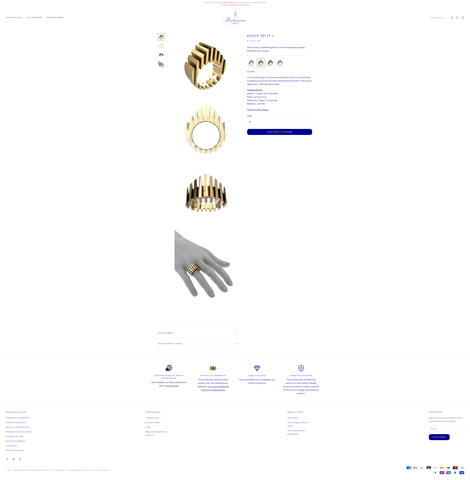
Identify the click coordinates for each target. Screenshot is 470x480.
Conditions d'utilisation (16, 422)
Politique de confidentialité (17, 418)
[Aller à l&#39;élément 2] (161, 45)
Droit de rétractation (15, 450)
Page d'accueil (14, 17)
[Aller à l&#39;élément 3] (161, 54)
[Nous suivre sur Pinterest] (20, 459)
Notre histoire (55, 17)
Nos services (292, 418)
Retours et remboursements (17, 427)
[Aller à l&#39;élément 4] (161, 65)
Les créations (34, 17)
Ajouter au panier (279, 132)
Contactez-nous (152, 418)
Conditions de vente (14, 436)
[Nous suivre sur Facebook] (7, 459)
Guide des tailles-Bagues (258, 110)
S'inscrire (439, 437)
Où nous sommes (153, 422)
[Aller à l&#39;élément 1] (161, 37)
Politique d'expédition (15, 441)
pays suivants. (173, 386)
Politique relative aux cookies (19, 432)
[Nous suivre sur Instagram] (13, 459)
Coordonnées (11, 446)
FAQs (148, 427)
